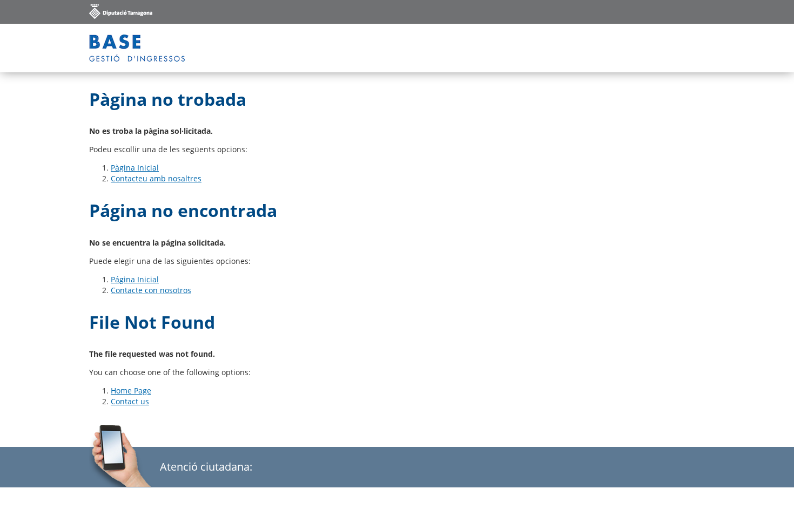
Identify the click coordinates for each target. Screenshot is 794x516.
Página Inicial (135, 279)
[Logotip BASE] (137, 48)
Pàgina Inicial (135, 167)
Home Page (131, 390)
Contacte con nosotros (151, 290)
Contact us (130, 401)
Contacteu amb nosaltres (156, 178)
